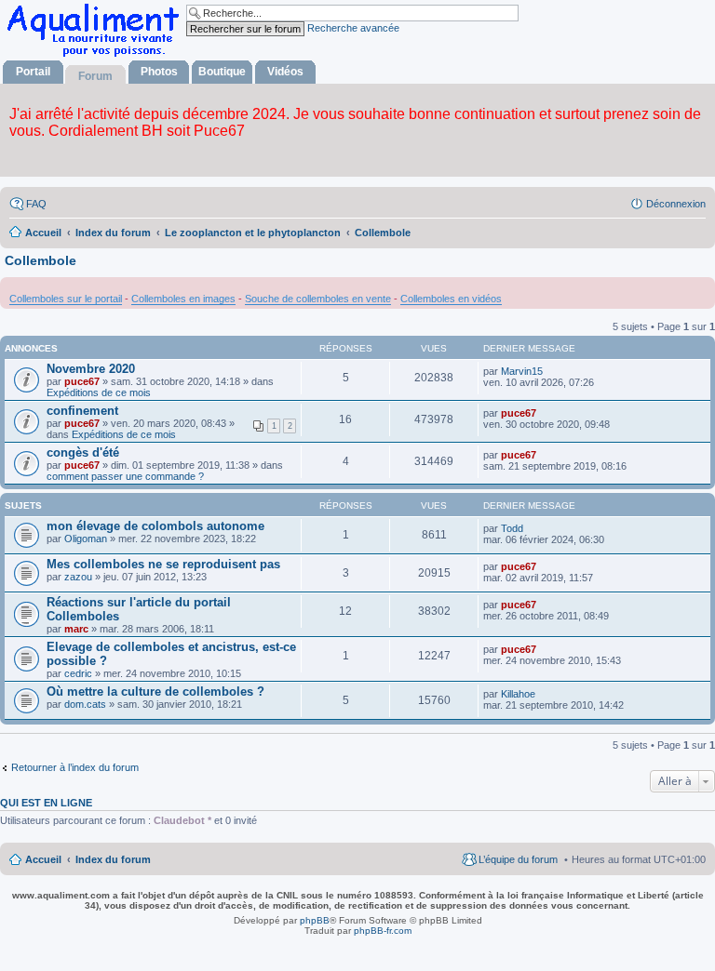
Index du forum (113, 859)
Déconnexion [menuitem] (676, 203)
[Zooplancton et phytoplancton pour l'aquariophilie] (97, 56)
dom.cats (85, 704)
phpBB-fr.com (382, 930)
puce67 (82, 381)
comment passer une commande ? (125, 476)
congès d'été (83, 452)
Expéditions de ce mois (99, 392)
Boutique (222, 71)
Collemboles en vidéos (451, 298)
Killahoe (518, 693)
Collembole (40, 260)
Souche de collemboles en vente (318, 298)
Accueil (43, 859)
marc (76, 628)
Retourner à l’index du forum (75, 767)
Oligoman (85, 538)
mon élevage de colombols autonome (155, 526)
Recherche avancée (353, 27)
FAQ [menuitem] (36, 203)
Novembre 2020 (91, 369)
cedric (78, 673)
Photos (159, 71)
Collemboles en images (183, 298)
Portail (33, 71)
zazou (78, 576)
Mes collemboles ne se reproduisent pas (163, 564)
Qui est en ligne (46, 802)
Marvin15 (522, 371)
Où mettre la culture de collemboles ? (155, 691)
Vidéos (285, 71)
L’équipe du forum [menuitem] (518, 859)
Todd (512, 528)
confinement (82, 411)
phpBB (315, 920)
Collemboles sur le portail (65, 298)
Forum (95, 76)
